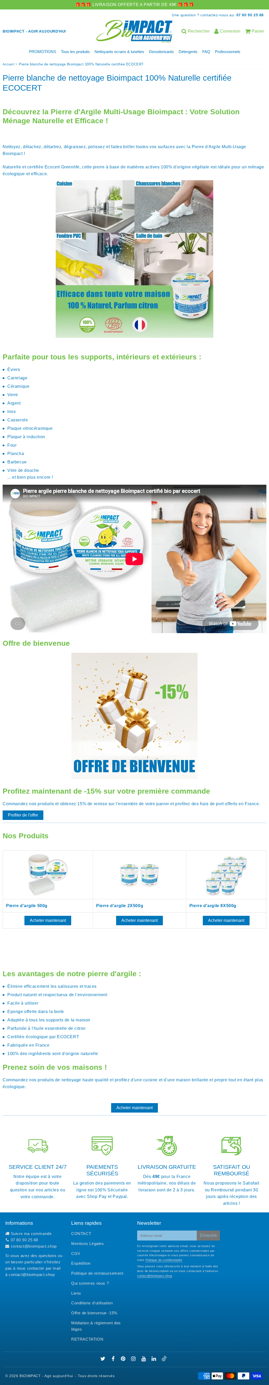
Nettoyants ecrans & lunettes (119, 51)
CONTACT (81, 1233)
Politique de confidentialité (164, 1260)
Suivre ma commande (31, 1233)
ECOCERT (68, 1037)
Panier (258, 31)
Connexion (230, 31)
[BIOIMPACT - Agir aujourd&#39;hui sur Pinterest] (124, 1359)
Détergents (188, 51)
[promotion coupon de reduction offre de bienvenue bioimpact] (134, 777)
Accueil (8, 64)
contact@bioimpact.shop (34, 1246)
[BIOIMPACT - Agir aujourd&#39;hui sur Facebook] (114, 1359)
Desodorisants (161, 51)
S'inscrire (208, 1235)
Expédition (81, 1263)
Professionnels (227, 51)
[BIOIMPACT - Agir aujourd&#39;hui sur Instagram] (134, 1359)
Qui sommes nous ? (90, 1283)
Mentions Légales (87, 1243)
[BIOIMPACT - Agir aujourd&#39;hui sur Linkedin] (154, 1359)
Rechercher (199, 31)
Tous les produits (75, 51)
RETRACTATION (87, 1339)
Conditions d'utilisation (92, 1303)
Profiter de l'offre (23, 815)
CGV (75, 1253)
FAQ (206, 51)
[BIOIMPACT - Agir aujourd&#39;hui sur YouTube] (144, 1359)
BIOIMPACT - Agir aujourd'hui (46, 1376)
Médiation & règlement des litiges (96, 1326)
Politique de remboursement (97, 1273)
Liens (76, 1293)
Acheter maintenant (48, 920)
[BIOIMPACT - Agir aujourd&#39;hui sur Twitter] (103, 1359)
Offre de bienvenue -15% (94, 1313)
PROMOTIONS (42, 51)
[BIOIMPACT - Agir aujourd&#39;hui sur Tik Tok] (164, 1359)
